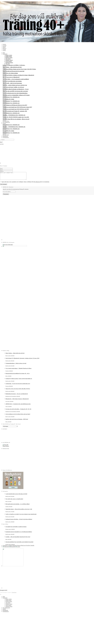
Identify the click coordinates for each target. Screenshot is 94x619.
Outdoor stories (9, 60)
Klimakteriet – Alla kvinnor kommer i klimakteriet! (17, 398)
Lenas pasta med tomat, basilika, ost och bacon (13, 87)
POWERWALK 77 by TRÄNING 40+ (11, 101)
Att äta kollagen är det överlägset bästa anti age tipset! (18, 414)
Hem (4, 52)
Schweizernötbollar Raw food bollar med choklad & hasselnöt (19, 541)
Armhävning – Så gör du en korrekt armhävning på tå (18, 383)
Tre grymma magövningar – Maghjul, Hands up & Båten (18, 368)
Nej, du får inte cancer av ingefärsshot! (14, 498)
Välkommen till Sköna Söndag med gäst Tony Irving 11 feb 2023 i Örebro (19, 69)
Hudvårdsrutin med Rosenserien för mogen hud (13, 71)
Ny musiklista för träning (8, 99)
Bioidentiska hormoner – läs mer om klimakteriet (17, 393)
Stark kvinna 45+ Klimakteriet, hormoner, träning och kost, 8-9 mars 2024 (22, 358)
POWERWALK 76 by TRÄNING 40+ (11, 103)
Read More (6, 446)
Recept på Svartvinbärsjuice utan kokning (12, 81)
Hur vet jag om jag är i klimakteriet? (11, 77)
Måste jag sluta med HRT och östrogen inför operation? (15, 91)
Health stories (9, 56)
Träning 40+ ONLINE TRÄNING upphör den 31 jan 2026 (16, 117)
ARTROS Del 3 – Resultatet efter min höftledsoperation (18, 403)
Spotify (4, 123)
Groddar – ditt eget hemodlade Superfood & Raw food (18, 536)
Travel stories (9, 61)
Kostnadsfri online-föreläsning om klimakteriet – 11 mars (16, 89)
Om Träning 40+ (6, 122)
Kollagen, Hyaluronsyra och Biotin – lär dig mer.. (14, 65)
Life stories (8, 58)
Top (0, 594)
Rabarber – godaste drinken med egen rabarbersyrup (15, 85)
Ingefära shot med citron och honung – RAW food (17, 419)
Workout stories (9, 62)
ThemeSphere (14, 592)
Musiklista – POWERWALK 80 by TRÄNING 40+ (14, 115)
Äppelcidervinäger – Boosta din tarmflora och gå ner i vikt (19, 509)
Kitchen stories (9, 57)
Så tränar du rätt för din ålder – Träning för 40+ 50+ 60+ (18, 409)
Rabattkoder (5, 136)
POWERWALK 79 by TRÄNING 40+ (11, 97)
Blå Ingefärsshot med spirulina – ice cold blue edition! (18, 504)
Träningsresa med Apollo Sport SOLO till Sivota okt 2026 (16, 109)
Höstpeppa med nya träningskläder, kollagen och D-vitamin (16, 95)
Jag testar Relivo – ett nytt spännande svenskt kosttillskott (16, 79)
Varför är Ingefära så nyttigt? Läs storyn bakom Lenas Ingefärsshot (21, 514)
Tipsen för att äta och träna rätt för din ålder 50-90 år (18, 388)
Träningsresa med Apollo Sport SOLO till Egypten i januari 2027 (17, 107)
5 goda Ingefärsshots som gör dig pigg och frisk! (16, 493)
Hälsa (7, 421)
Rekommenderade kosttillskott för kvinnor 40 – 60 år (18, 373)
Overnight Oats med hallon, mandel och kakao (16, 526)
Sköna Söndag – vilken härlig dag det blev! (12, 67)
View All (7, 63)
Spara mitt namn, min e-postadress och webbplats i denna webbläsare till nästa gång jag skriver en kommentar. (25, 181)
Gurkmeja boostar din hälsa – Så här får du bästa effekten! (19, 519)
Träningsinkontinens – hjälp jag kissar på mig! (16, 363)
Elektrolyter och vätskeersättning (10, 73)
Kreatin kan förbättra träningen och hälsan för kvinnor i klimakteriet (18, 75)
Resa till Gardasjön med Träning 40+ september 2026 (15, 111)
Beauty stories (9, 55)
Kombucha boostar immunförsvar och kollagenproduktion (19, 531)
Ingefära (7, 506)
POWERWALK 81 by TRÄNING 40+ (11, 113)
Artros (7, 406)
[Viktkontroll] (6, 546)
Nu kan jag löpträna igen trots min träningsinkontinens (15, 93)
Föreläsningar (6, 137)
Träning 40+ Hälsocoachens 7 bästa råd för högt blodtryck (19, 378)
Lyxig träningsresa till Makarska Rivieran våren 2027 (15, 105)
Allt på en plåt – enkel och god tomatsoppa (12, 83)
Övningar (7, 386)
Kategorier (5, 54)
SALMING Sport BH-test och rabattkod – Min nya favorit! (16, 119)
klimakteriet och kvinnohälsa (11, 396)
